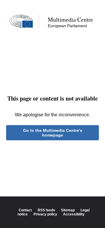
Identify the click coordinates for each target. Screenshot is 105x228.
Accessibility (74, 214)
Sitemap (68, 210)
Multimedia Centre (70, 19)
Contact (25, 210)
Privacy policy (45, 214)
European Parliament (67, 25)
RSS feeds (46, 210)
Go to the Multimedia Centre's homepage (52, 132)
